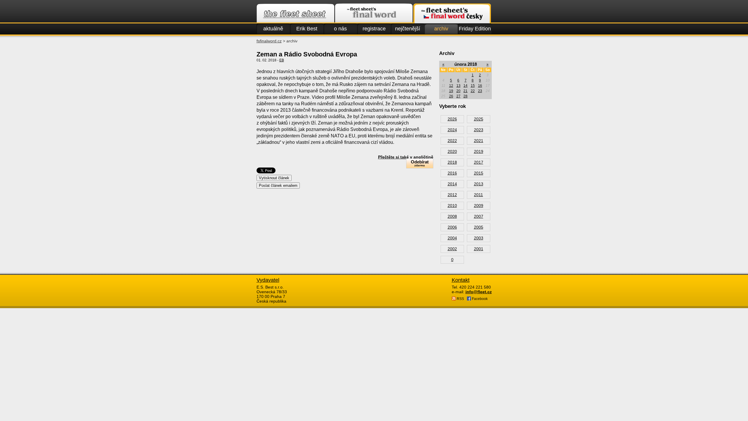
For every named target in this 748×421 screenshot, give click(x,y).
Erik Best (306, 29)
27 (458, 96)
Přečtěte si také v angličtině (405, 157)
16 (480, 86)
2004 (452, 238)
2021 (478, 140)
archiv (441, 29)
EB (281, 60)
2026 (452, 119)
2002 (452, 248)
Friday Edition (475, 29)
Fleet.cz (295, 13)
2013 (478, 184)
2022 (452, 140)
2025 (478, 119)
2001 (478, 248)
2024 (452, 129)
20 (458, 91)
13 (458, 86)
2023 (478, 129)
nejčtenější (407, 29)
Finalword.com (374, 13)
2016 (452, 173)
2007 (478, 216)
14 (465, 86)
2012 (452, 194)
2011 (478, 194)
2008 (452, 216)
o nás (340, 29)
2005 (478, 227)
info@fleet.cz (478, 291)
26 (451, 96)
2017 (478, 162)
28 (465, 96)
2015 (478, 173)
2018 (452, 162)
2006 (452, 227)
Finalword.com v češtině (452, 13)
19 (451, 91)
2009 (478, 205)
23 (480, 91)
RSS (460, 299)
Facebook (479, 299)
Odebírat (420, 163)
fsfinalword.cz (269, 41)
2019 (478, 151)
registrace (374, 29)
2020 (452, 151)
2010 (452, 205)
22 (473, 91)
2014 (452, 184)
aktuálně (273, 29)
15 (473, 86)
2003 (478, 238)
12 (451, 86)
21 (465, 91)
